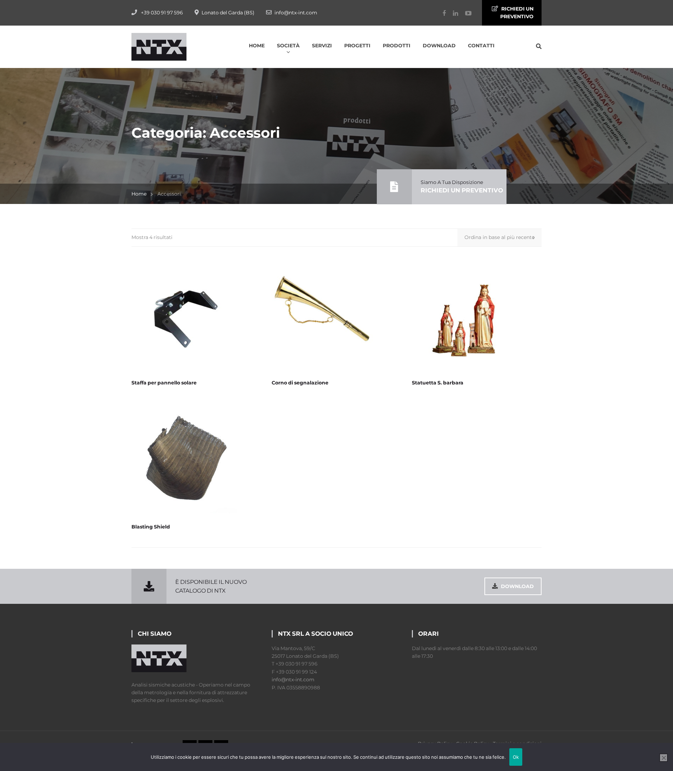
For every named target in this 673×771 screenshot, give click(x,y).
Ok (516, 757)
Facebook (440, 13)
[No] (663, 757)
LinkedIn (452, 13)
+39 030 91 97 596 (162, 12)
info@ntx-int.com (295, 12)
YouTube (464, 13)
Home (139, 194)
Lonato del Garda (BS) (228, 12)
